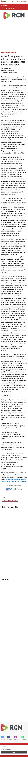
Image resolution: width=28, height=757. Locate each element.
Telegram (9, 481)
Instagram (9, 479)
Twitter (3, 481)
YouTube (16, 481)
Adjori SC (14, 1)
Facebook (17, 479)
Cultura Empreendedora (8, 52)
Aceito (14, 752)
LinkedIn (23, 479)
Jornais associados (22, 1)
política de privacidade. (6, 749)
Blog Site (23, 481)
